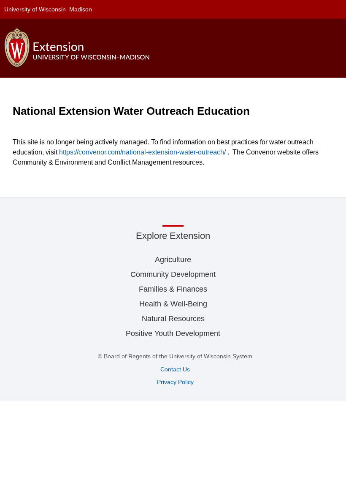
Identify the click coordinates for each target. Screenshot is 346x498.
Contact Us (175, 369)
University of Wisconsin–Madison (48, 9)
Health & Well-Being (173, 304)
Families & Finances (173, 289)
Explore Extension (173, 235)
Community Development (173, 274)
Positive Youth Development (173, 333)
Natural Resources (173, 318)
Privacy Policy (175, 382)
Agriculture (173, 259)
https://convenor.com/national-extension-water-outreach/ (142, 152)
